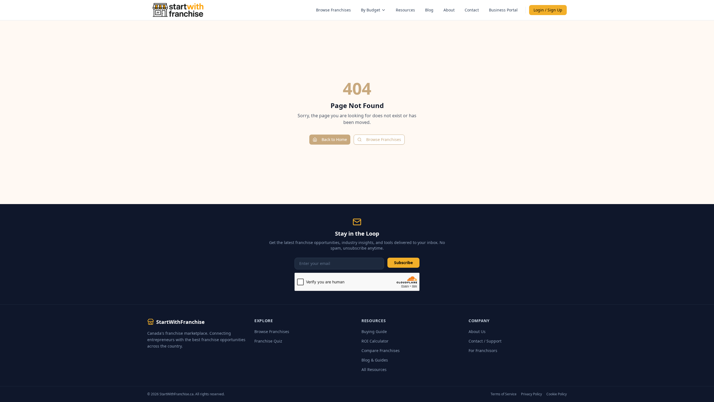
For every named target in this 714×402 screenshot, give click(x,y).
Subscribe (403, 262)
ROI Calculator (375, 341)
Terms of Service (504, 394)
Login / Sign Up (548, 10)
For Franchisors (483, 350)
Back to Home (334, 139)
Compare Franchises (380, 350)
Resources (405, 10)
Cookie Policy (556, 394)
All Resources (374, 369)
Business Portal (503, 10)
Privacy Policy (531, 394)
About (449, 10)
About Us (477, 331)
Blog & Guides (374, 360)
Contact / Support (485, 341)
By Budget (370, 10)
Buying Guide (374, 331)
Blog (429, 10)
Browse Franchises (333, 10)
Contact (472, 10)
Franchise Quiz (268, 341)
